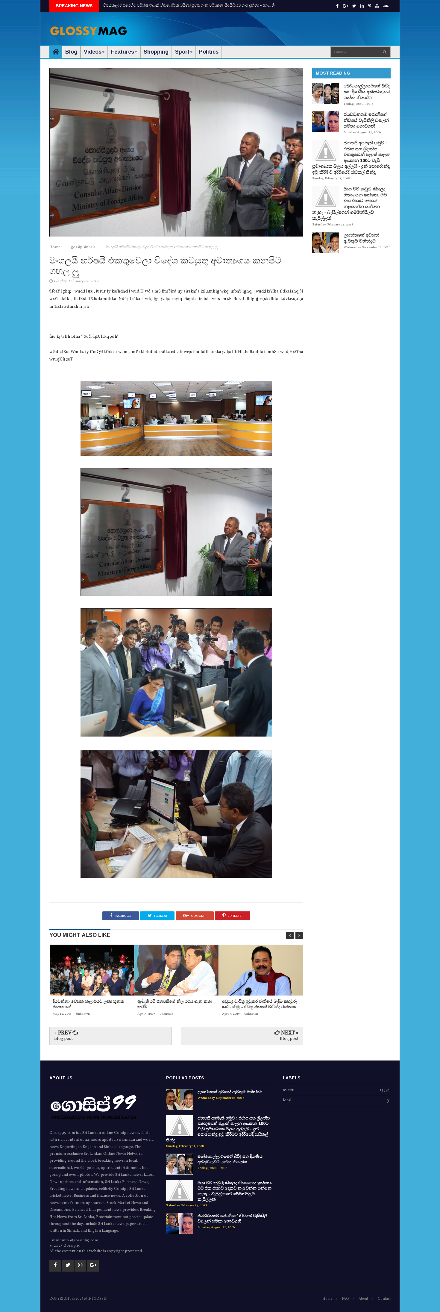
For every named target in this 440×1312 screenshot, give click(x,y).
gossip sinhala (83, 247)
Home (55, 247)
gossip (288, 1089)
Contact (384, 1299)
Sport (182, 52)
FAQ (345, 1299)
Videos (92, 52)
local (287, 1100)
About (363, 1299)
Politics (209, 52)
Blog (71, 52)
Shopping (156, 52)
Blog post (63, 1039)
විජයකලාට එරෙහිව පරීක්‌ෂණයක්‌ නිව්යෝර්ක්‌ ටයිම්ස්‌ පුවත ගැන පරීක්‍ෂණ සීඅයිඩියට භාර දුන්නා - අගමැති (188, 5)
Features (122, 52)
